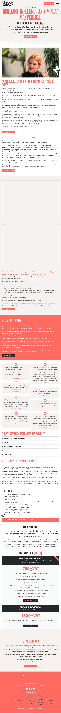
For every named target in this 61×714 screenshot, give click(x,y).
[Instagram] (32, 689)
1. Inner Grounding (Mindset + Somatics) (14, 439)
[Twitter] (34, 689)
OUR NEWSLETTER (30, 692)
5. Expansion (7, 455)
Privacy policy (40, 708)
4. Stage (6, 451)
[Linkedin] (29, 689)
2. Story (6, 443)
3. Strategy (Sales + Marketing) (12, 447)
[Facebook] (27, 689)
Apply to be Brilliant (30, 600)
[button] (30, 438)
